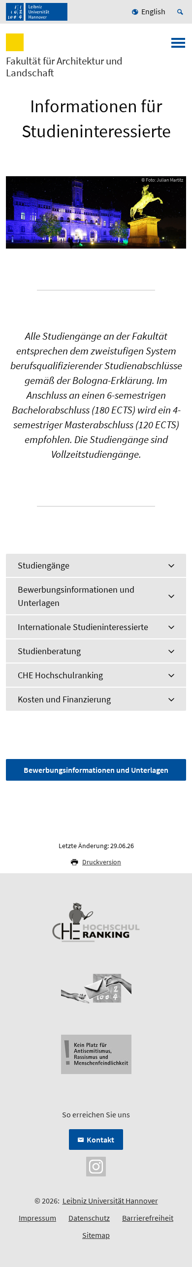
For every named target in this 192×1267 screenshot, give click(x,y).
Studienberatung (49, 651)
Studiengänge (43, 565)
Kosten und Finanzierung (64, 699)
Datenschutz (89, 1218)
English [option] (153, 11)
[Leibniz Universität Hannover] (36, 12)
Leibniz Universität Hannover (110, 1200)
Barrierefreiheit (147, 1218)
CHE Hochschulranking (60, 675)
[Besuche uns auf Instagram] (96, 1166)
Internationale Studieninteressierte (83, 627)
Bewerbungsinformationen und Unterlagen (76, 596)
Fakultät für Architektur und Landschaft (64, 67)
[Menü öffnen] (178, 45)
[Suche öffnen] (181, 11)
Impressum (37, 1218)
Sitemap (96, 1235)
